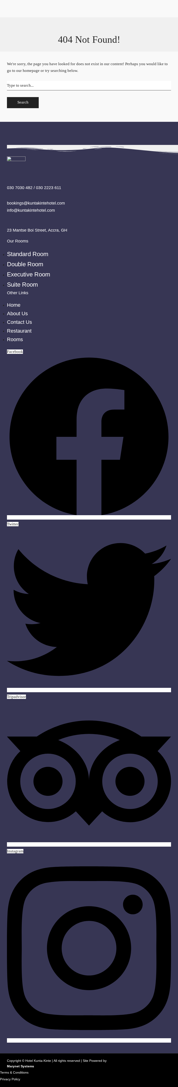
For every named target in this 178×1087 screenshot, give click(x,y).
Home (5, 32)
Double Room (22, 19)
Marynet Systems (20, 1066)
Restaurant (9, 221)
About (37, 221)
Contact (25, 221)
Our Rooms (20, 5)
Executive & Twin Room (31, 25)
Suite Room (20, 32)
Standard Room (23, 12)
